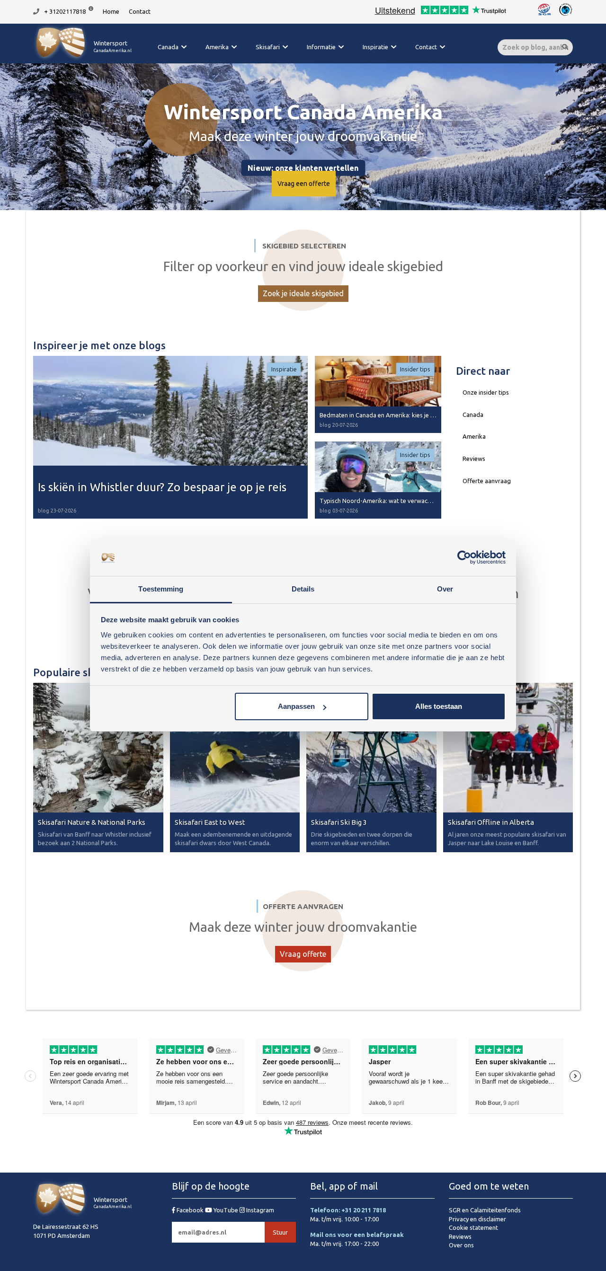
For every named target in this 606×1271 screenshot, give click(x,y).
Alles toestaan (438, 706)
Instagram (259, 1210)
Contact (140, 11)
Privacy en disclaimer (477, 1219)
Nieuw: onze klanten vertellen (303, 167)
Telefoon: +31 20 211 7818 (348, 1210)
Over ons (461, 1245)
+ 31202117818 (65, 11)
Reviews (474, 458)
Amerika (217, 47)
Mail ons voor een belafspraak (357, 1234)
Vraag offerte (303, 954)
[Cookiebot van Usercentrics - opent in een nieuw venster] (464, 558)
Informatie (321, 47)
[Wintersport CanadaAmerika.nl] (82, 59)
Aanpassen (296, 706)
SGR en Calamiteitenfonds (485, 1210)
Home (111, 11)
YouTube (226, 1210)
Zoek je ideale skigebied (303, 293)
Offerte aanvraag (487, 480)
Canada (168, 47)
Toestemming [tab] (160, 589)
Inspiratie (375, 47)
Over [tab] (445, 589)
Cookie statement (473, 1227)
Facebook (190, 1210)
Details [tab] (303, 589)
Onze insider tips (486, 392)
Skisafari (268, 47)
